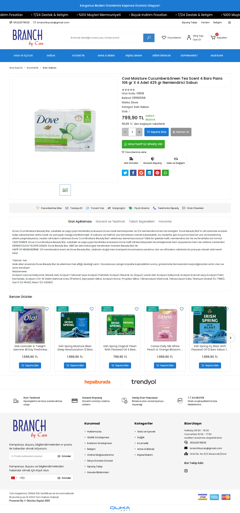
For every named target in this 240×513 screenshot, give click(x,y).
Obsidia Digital (35, 500)
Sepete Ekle (158, 132)
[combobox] (14, 477)
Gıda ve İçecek (146, 431)
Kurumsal (92, 423)
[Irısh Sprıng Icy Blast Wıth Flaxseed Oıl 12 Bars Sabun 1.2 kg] (210, 325)
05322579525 (197, 442)
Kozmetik (142, 443)
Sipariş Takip (189, 22)
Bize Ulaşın (193, 423)
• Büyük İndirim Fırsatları (139, 15)
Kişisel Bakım (145, 455)
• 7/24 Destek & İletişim (40, 15)
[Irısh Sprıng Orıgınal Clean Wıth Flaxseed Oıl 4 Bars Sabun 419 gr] (120, 325)
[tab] (80, 222)
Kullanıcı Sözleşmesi (99, 443)
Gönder (66, 456)
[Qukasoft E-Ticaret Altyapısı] (120, 508)
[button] (219, 38)
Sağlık (141, 437)
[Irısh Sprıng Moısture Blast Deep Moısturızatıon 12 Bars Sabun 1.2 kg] (75, 325)
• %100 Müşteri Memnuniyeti (90, 15)
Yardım (205, 22)
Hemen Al (182, 132)
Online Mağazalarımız (100, 455)
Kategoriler (143, 423)
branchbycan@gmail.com (206, 448)
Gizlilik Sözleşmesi (98, 437)
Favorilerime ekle (135, 152)
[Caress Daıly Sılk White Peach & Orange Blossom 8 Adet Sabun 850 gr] (165, 325)
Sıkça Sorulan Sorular (100, 460)
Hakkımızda (94, 431)
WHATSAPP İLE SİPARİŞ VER (145, 144)
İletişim (217, 22)
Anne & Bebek (145, 449)
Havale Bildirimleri (98, 472)
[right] (230, 338)
